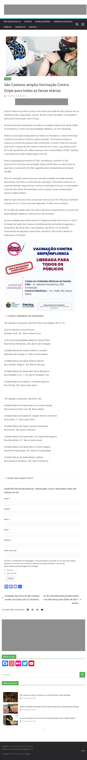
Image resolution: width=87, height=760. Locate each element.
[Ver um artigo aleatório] (82, 24)
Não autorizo (12, 573)
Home (83, 751)
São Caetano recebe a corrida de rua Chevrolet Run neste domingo (45, 695)
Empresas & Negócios (63, 21)
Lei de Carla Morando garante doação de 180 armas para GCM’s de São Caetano (60, 599)
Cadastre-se (20, 27)
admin (24, 96)
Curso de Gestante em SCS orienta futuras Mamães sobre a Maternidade (47, 718)
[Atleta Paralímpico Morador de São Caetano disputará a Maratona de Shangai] (10, 709)
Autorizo (10, 570)
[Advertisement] (45, 10)
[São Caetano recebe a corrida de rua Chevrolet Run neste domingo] (10, 697)
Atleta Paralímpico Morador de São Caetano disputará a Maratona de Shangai (49, 707)
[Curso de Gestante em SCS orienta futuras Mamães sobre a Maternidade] (10, 720)
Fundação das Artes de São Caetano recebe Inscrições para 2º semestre (22, 597)
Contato (32, 27)
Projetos (7, 27)
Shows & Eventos (42, 21)
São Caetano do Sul (12, 21)
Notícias (28, 21)
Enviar (11, 578)
